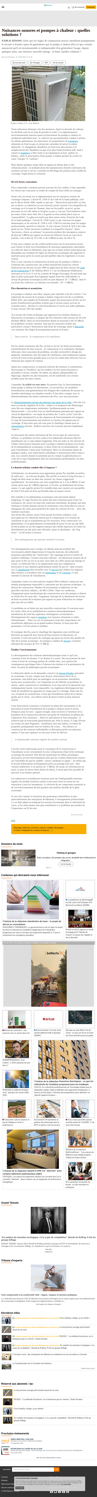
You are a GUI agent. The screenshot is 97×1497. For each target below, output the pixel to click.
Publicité (4, 1480)
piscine (67, 641)
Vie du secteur (58, 63)
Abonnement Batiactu (9, 1484)
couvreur (66, 572)
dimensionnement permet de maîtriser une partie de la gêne (42, 402)
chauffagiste (24, 569)
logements (73, 141)
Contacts (4, 1477)
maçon (54, 569)
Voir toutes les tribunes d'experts (48, 1304)
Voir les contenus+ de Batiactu (12, 1487)
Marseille (79, 326)
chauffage (25, 153)
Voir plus (48, 1249)
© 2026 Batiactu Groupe (10, 1491)
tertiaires (42, 617)
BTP (46, 63)
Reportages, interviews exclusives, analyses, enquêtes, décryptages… (39, 829)
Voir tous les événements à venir (48, 1458)
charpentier (50, 572)
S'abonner (91, 7)
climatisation (17, 426)
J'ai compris (20, 1488)
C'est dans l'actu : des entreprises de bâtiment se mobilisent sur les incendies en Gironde (29, 942)
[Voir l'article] (93, 943)
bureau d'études (66, 673)
